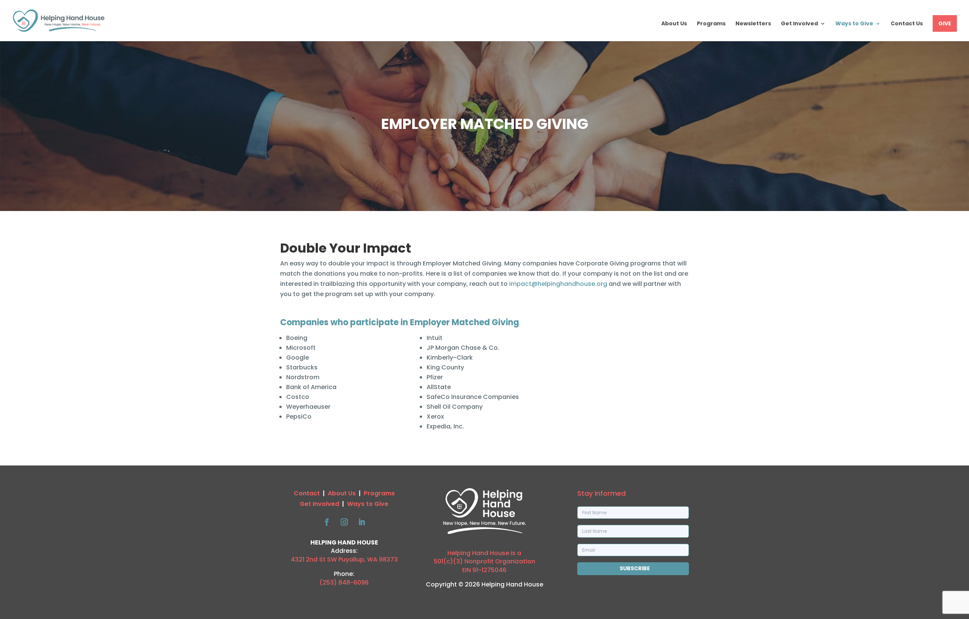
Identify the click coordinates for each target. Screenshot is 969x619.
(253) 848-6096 (344, 582)
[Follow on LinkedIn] (361, 522)
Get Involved (799, 24)
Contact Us (907, 24)
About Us (674, 24)
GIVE (944, 23)
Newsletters (753, 24)
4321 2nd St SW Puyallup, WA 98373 (344, 559)
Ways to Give (854, 24)
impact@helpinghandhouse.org (558, 283)
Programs (711, 24)
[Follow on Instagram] (344, 522)
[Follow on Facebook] (326, 522)
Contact (307, 493)
